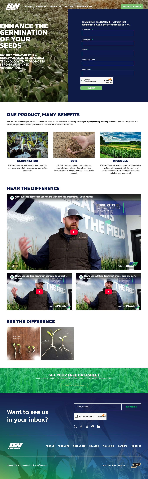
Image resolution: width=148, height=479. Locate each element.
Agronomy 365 (84, 6)
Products (41, 6)
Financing (108, 445)
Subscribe (131, 407)
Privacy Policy (13, 465)
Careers (123, 445)
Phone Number (88, 59)
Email (84, 50)
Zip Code (86, 69)
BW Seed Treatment (18, 122)
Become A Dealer (132, 6)
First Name (87, 30)
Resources (55, 6)
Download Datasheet (74, 385)
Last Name (87, 40)
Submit (91, 87)
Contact (136, 445)
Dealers (69, 6)
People (29, 6)
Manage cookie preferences (34, 465)
